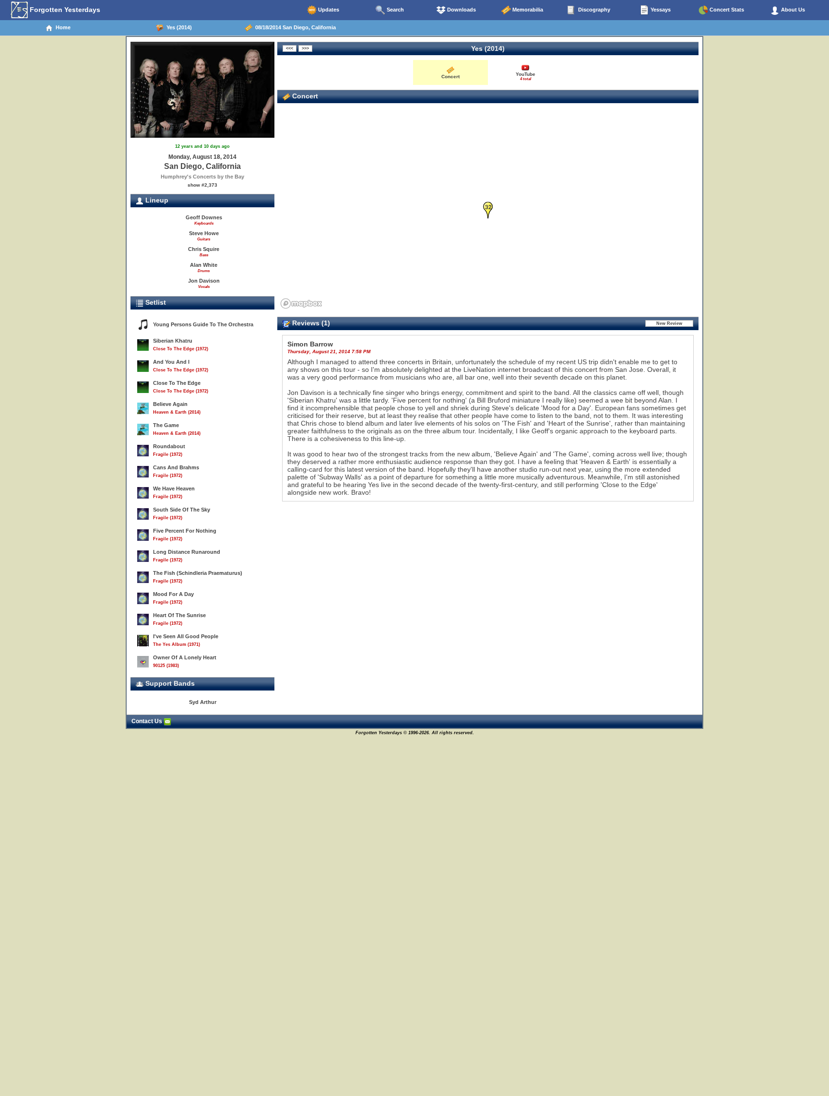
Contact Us (147, 721)
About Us (792, 9)
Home (62, 27)
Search (394, 9)
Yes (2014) (178, 27)
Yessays (660, 9)
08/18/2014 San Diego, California (294, 27)
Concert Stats (726, 9)
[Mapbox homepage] (301, 303)
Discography (593, 9)
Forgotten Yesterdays (64, 9)
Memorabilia (527, 9)
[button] (488, 210)
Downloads (461, 9)
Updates (328, 9)
